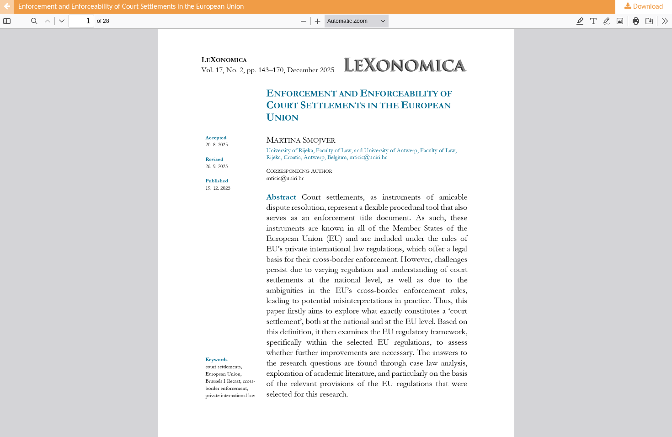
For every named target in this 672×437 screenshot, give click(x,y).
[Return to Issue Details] (7, 7)
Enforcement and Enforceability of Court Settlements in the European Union (131, 7)
